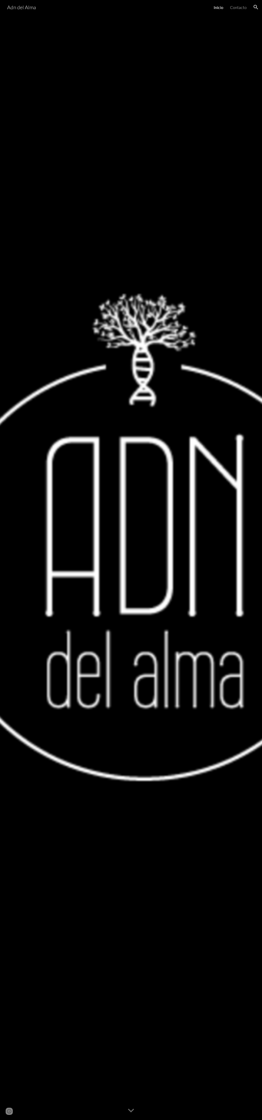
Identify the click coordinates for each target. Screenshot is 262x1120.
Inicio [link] (218, 7)
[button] (256, 7)
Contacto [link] (238, 7)
